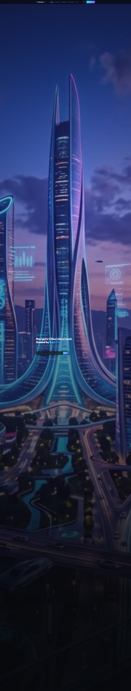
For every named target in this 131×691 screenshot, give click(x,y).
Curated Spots (64, 2)
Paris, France (45, 359)
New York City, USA (52, 359)
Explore (65, 353)
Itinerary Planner (71, 2)
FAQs (77, 2)
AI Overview (57, 2)
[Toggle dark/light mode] (84, 2)
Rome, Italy (59, 359)
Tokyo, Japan (39, 359)
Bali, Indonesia (65, 359)
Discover (52, 2)
